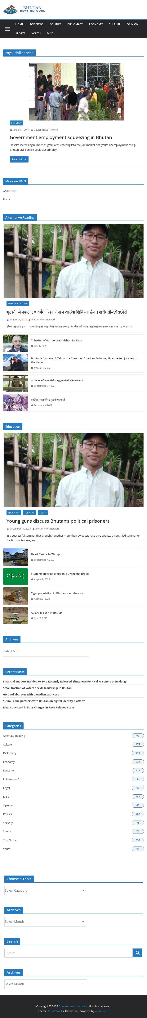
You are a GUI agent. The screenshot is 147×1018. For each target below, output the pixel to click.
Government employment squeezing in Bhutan (61, 137)
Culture (115, 24)
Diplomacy (75, 24)
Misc (50, 33)
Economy (96, 24)
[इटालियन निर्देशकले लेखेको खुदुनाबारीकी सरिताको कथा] (15, 383)
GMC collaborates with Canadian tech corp (31, 694)
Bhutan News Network (46, 129)
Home (19, 24)
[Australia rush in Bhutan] (15, 615)
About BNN (10, 191)
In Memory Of (11, 779)
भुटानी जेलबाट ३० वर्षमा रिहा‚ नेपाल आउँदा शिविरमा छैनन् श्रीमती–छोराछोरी (67, 312)
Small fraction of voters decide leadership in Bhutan (37, 688)
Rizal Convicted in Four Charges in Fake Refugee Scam (38, 707)
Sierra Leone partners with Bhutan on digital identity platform (44, 701)
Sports (20, 33)
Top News (36, 24)
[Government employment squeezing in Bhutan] (76, 91)
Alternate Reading (18, 303)
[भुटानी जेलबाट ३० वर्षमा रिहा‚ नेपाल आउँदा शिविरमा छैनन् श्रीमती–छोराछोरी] (73, 261)
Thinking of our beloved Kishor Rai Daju (56, 340)
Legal (6, 788)
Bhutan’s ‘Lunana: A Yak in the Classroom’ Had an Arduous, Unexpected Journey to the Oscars (84, 360)
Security (8, 823)
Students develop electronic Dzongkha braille (60, 574)
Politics (55, 24)
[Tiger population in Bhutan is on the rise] (15, 596)
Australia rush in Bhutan (47, 613)
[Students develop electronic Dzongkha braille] (15, 576)
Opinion (132, 24)
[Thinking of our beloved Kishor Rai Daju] (15, 343)
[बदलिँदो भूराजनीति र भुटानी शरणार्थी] (15, 402)
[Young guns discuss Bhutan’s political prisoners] (73, 470)
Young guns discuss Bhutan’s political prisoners (58, 521)
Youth (36, 33)
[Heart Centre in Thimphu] (15, 557)
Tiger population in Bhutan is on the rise (57, 593)
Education (14, 512)
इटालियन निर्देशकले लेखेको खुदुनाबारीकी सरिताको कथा (57, 380)
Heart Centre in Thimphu (47, 554)
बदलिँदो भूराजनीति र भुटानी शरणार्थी (48, 400)
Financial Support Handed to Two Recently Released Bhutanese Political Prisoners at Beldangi (65, 681)
